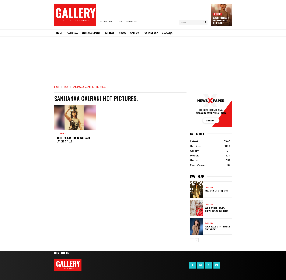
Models (61, 134)
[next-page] (197, 240)
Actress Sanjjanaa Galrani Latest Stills (73, 139)
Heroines (217, 14)
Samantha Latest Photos (216, 190)
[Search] (204, 22)
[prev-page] (192, 240)
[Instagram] (200, 265)
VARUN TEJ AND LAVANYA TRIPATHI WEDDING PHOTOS (216, 209)
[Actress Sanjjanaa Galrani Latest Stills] (75, 117)
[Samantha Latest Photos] (196, 189)
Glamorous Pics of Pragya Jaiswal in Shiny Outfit (221, 20)
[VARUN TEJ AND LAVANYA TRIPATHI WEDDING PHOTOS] (196, 208)
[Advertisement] (143, 59)
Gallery (209, 187)
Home (56, 86)
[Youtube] (216, 265)
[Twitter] (208, 265)
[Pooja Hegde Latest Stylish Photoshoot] (196, 226)
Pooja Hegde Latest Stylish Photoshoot (217, 228)
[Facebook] (192, 265)
